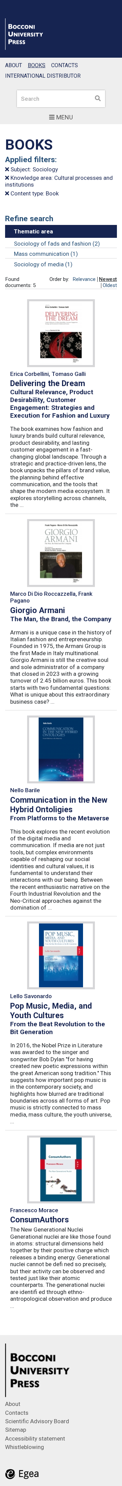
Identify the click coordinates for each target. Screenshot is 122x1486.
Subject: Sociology (33, 169)
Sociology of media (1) (43, 264)
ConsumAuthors (39, 1219)
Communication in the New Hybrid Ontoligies (58, 804)
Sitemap (15, 1429)
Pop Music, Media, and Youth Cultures (51, 1010)
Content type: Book (34, 193)
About (13, 65)
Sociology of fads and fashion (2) (57, 243)
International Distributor (43, 76)
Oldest (110, 285)
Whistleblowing (24, 1447)
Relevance (84, 279)
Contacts (64, 65)
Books (36, 65)
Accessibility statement (35, 1438)
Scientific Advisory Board (37, 1421)
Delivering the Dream (47, 383)
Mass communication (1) (46, 253)
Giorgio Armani (37, 610)
